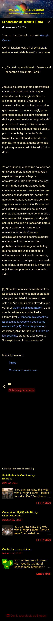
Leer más (43, 503)
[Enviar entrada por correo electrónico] (9, 384)
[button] (49, 22)
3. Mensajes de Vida (21, 390)
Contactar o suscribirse (16, 549)
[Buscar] (49, 5)
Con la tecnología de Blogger (28, 615)
